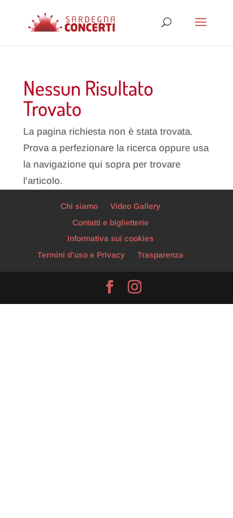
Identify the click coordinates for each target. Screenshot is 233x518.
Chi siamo (79, 206)
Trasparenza (160, 254)
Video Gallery (135, 206)
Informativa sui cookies (110, 238)
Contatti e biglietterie (110, 222)
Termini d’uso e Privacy (81, 254)
